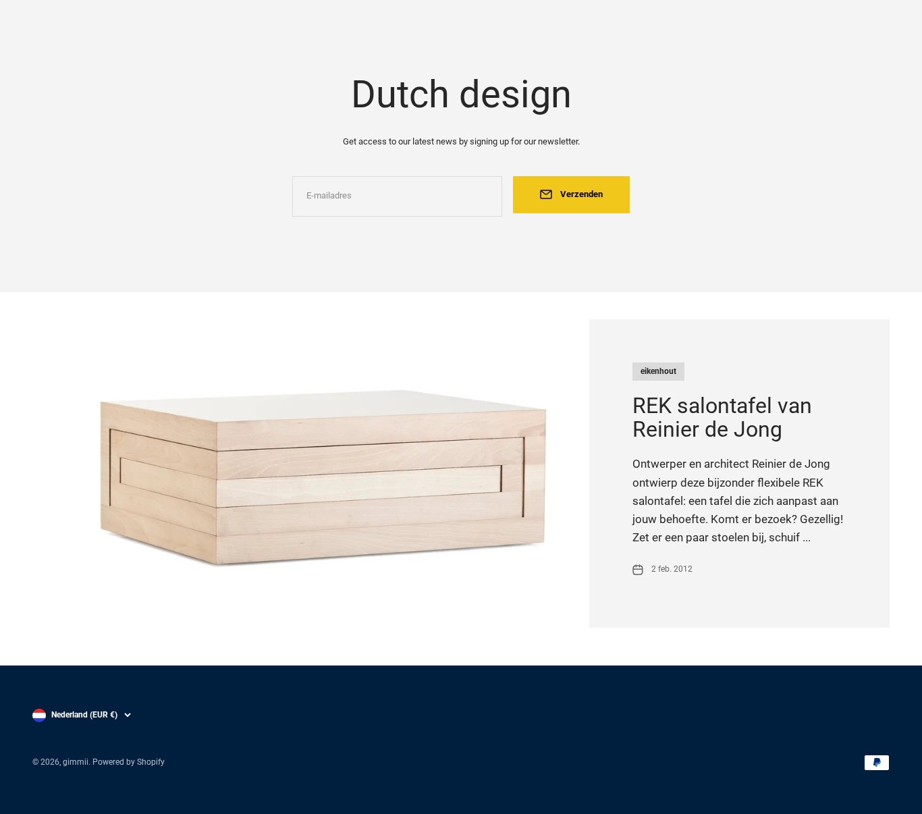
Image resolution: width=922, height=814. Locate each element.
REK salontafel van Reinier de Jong (722, 417)
